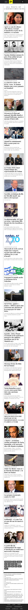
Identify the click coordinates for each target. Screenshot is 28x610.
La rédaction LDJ (9, 606)
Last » (6, 568)
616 (9, 564)
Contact (19, 604)
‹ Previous (19, 561)
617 (12, 564)
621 (9, 566)
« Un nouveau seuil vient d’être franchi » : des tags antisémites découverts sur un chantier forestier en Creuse (13, 597)
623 (16, 566)
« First (14, 561)
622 (12, 566)
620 (5, 566)
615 (5, 564)
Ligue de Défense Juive (18, 606)
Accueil (8, 604)
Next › (20, 566)
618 (16, 564)
